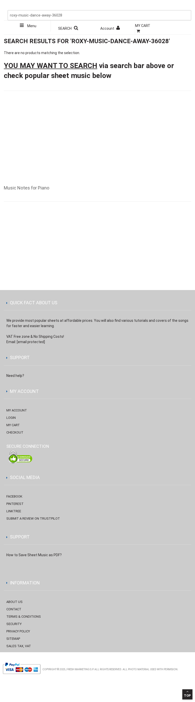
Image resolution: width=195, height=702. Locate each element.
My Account (16, 410)
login (11, 418)
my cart (13, 425)
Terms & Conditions (23, 616)
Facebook (14, 496)
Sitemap (13, 639)
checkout (14, 432)
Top (187, 695)
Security (14, 624)
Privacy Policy (18, 631)
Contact (13, 609)
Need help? (15, 376)
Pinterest (15, 504)
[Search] (186, 5)
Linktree (13, 511)
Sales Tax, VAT (18, 646)
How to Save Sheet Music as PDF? (34, 555)
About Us (14, 602)
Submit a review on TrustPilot (33, 518)
